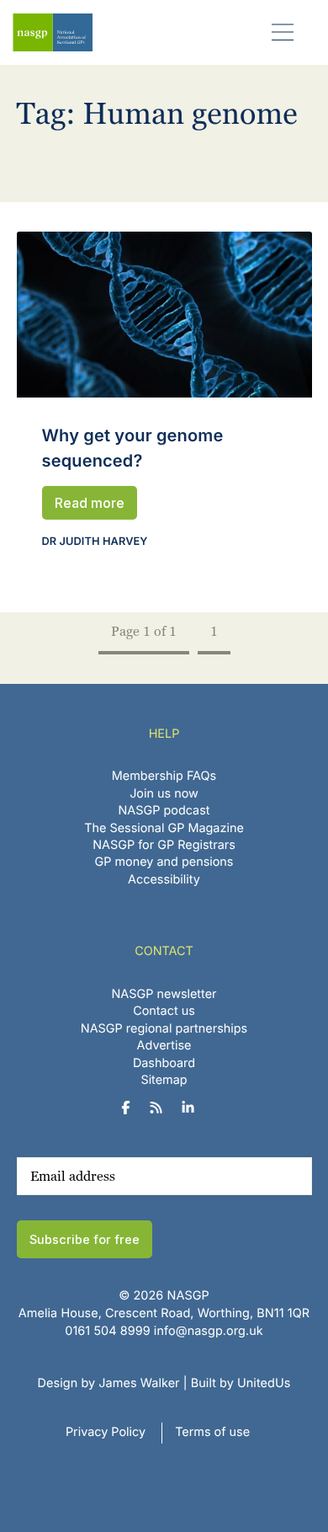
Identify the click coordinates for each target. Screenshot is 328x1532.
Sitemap (163, 1080)
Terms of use (212, 1432)
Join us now (164, 794)
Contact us (164, 1011)
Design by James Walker (109, 1383)
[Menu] (283, 31)
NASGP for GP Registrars (164, 845)
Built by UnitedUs (241, 1383)
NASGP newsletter (164, 994)
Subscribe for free (84, 1239)
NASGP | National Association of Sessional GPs (53, 32)
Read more (89, 502)
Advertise (164, 1045)
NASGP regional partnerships (164, 1029)
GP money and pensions (164, 862)
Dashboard (164, 1063)
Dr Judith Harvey (95, 542)
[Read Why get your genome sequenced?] (164, 315)
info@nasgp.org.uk (208, 1331)
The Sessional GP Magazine (164, 828)
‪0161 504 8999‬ (107, 1331)
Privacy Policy (105, 1432)
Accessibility (164, 880)
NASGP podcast (164, 810)
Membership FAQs (164, 776)
